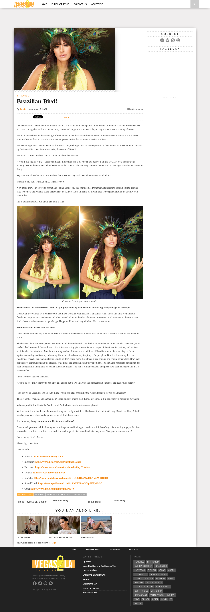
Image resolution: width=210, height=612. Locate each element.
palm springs (157, 595)
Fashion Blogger (143, 566)
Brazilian (39, 494)
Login (54, 543)
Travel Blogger (158, 574)
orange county (154, 583)
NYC (137, 591)
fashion (170, 595)
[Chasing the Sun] (96, 533)
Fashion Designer (144, 587)
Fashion (152, 570)
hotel (155, 599)
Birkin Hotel (94, 501)
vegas (162, 570)
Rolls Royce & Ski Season (32, 501)
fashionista (53, 494)
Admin (23, 109)
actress (160, 578)
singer (138, 603)
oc (171, 599)
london (139, 578)
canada (149, 578)
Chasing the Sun (88, 537)
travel (145, 599)
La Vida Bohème (23, 537)
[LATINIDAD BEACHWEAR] (64, 533)
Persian (139, 583)
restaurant (141, 595)
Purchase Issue (60, 4)
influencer (79, 494)
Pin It (66, 117)
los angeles (141, 574)
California (156, 591)
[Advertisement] (105, 18)
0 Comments (136, 109)
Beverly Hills (163, 587)
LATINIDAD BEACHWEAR (61, 537)
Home (44, 4)
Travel (23, 95)
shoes (144, 591)
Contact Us (80, 4)
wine (137, 599)
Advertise (97, 4)
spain (164, 599)
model (171, 570)
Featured (66, 494)
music (171, 578)
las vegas (140, 570)
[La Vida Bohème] (32, 533)
